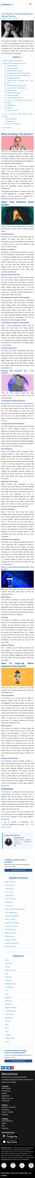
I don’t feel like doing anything (14, 909)
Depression (8, 980)
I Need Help (9, 902)
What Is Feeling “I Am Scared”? (12, 61)
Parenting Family (10, 1011)
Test (6, 1031)
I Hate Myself (9, 889)
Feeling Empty (9, 936)
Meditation (8, 1001)
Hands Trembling (11, 68)
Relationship (9, 1018)
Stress (7, 1028)
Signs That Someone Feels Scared (14, 63)
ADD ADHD (8, 963)
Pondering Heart (10, 66)
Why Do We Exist (10, 929)
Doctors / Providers (7, 1112)
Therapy (8, 107)
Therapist (8, 1035)
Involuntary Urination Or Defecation (17, 75)
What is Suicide (10, 882)
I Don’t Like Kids (10, 899)
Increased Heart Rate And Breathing (17, 73)
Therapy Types (10, 1038)
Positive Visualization (12, 124)
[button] (30, 4)
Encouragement (10, 119)
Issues (7, 994)
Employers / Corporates (9, 1107)
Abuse (7, 960)
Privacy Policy (5, 1173)
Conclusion (6, 127)
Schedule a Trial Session (18, 870)
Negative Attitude (10, 940)
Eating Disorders (10, 984)
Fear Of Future (10, 90)
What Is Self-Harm (11, 933)
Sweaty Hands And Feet (13, 71)
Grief (6, 990)
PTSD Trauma (9, 1014)
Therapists (5, 1114)
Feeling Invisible (10, 946)
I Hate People (9, 885)
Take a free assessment (18, 1061)
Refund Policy (24, 1173)
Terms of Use (14, 1173)
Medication (8, 997)
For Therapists (9, 987)
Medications (9, 105)
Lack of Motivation (11, 912)
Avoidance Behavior (12, 78)
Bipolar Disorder (10, 970)
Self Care (8, 1021)
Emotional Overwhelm (12, 923)
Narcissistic (8, 1004)
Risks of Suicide (10, 919)
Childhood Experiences (13, 98)
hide (21, 57)
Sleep (7, 1024)
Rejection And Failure (12, 93)
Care (6, 973)
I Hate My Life (9, 895)
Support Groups (11, 110)
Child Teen (8, 977)
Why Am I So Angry (11, 926)
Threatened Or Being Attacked (15, 85)
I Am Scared (9, 906)
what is (7, 1041)
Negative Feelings (6, 18)
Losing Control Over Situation (15, 88)
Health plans (5, 1109)
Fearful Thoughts (11, 95)
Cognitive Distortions (12, 943)
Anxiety (7, 967)
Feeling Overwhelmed (12, 916)
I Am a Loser (9, 892)
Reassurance (9, 121)
